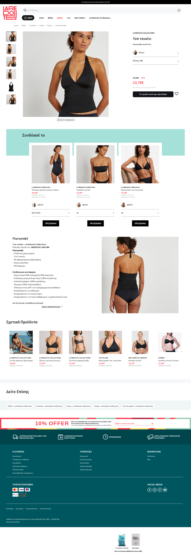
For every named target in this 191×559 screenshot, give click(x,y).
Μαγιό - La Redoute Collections (107, 406)
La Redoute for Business (99, 18)
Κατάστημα (151, 456)
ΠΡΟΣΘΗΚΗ (51, 223)
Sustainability (84, 463)
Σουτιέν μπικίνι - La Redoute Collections (138, 406)
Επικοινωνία (84, 456)
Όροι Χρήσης (16, 463)
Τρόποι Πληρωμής (86, 470)
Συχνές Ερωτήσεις (86, 459)
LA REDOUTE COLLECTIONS (20, 358)
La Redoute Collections (143, 33)
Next (182, 353)
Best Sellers (80, 18)
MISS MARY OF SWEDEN (138, 358)
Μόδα (50, 18)
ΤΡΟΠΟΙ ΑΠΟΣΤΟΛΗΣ (31, 509)
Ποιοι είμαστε (16, 456)
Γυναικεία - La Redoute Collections (49, 406)
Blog (148, 459)
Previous (11, 353)
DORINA (161, 358)
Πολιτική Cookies (18, 470)
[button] (25, 10)
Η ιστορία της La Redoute (20, 459)
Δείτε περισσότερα (51, 306)
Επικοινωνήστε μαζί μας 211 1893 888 (100, 2)
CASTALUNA (103, 358)
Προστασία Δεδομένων (20, 466)
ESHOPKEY (17, 522)
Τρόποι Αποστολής (86, 466)
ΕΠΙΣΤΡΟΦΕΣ (9, 509)
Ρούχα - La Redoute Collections (78, 406)
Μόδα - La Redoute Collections (20, 406)
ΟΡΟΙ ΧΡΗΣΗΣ (19, 509)
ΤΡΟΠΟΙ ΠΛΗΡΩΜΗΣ (45, 509)
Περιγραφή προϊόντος (142, 44)
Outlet (60, 18)
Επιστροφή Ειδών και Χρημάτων (22, 473)
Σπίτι (41, 18)
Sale (69, 18)
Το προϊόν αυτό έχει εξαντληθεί (153, 94)
